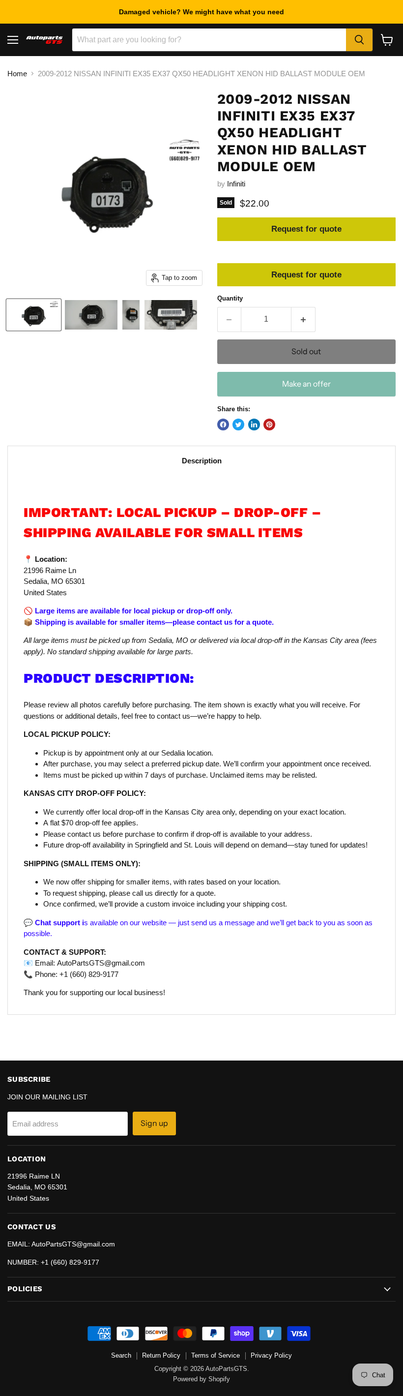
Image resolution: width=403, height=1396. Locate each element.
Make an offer (306, 384)
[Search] (359, 40)
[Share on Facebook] (223, 424)
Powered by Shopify (201, 1379)
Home (17, 73)
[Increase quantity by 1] (303, 319)
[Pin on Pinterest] (269, 424)
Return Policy (161, 1355)
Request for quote (306, 229)
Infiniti (236, 184)
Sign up (154, 1123)
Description (202, 460)
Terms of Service (215, 1355)
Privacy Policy (271, 1355)
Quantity (230, 298)
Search (121, 1355)
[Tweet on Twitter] (238, 424)
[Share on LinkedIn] (254, 424)
